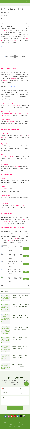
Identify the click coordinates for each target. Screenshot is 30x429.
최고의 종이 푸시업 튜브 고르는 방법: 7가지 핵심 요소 (20, 338)
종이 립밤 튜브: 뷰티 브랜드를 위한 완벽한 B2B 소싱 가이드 (20, 297)
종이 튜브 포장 (11, 86)
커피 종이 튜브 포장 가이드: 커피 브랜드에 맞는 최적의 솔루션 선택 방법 (20, 306)
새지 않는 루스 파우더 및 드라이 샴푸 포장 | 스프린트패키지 (20, 356)
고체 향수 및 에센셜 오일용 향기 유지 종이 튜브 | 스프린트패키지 (20, 365)
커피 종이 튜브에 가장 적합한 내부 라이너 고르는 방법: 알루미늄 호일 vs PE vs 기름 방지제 (20, 316)
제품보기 (26, 248)
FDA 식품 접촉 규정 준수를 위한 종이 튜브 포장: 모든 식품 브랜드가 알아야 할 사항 (20, 328)
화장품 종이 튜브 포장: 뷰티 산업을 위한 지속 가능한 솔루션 (20, 347)
